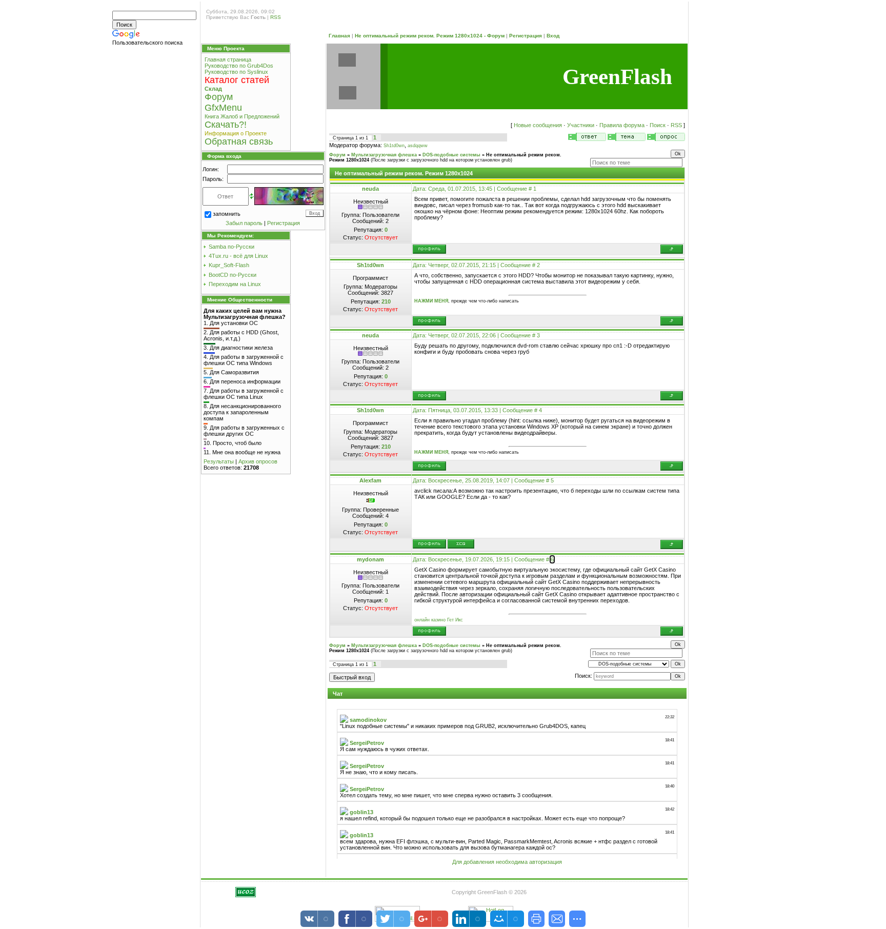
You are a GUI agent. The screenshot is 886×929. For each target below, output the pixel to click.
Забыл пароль (244, 223)
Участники (580, 125)
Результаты (219, 461)
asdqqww (418, 145)
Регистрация (525, 35)
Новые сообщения (538, 125)
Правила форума (622, 125)
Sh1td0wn (394, 145)
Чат (338, 694)
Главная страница (228, 59)
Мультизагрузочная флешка (384, 154)
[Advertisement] (155, 209)
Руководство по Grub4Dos (239, 66)
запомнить (226, 214)
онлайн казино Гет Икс (438, 619)
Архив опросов (257, 461)
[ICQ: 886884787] (461, 544)
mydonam (370, 559)
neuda (370, 189)
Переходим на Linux (235, 284)
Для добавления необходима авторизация (507, 862)
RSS (275, 17)
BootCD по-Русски (232, 275)
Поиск (658, 125)
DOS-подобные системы (451, 154)
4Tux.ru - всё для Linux (238, 256)
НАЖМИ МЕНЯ (431, 301)
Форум (337, 154)
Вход (553, 35)
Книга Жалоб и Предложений (242, 116)
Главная (339, 35)
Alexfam (370, 480)
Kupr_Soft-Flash (229, 265)
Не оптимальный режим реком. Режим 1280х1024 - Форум (430, 35)
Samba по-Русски (231, 247)
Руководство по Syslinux (236, 72)
